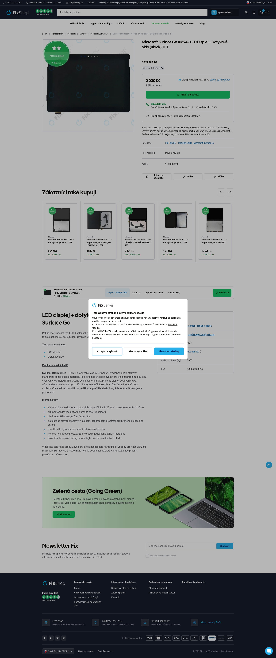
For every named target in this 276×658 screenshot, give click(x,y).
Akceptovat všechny (169, 351)
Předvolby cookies (138, 351)
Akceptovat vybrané (107, 351)
